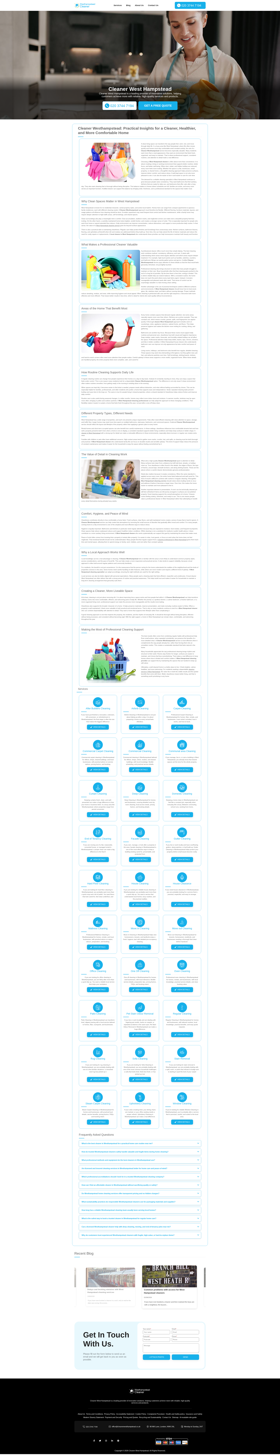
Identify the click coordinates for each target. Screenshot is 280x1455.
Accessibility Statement (125, 1414)
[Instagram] (106, 1441)
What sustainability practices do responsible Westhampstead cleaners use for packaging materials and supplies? (128, 1202)
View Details (99, 727)
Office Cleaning (98, 971)
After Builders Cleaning (98, 708)
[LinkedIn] (112, 1441)
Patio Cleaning (98, 1013)
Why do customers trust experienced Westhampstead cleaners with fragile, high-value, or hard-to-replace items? (128, 1235)
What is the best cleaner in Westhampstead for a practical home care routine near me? (117, 1143)
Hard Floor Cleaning (97, 883)
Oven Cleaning (182, 971)
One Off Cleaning (140, 971)
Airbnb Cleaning (139, 708)
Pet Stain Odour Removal (139, 1013)
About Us (139, 5)
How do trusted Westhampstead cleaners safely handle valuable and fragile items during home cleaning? (125, 1152)
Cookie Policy (140, 1414)
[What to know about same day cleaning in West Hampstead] (110, 1277)
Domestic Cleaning (182, 793)
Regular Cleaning (182, 1013)
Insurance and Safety (194, 1414)
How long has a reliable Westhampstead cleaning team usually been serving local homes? (119, 1210)
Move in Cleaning (140, 928)
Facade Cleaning (140, 838)
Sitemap (175, 1417)
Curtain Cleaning (98, 793)
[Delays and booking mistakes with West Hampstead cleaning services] (169, 1276)
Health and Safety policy (175, 1414)
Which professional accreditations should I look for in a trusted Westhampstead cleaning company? (123, 1177)
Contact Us (153, 5)
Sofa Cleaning (139, 1058)
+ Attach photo (156, 1357)
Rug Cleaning (98, 1058)
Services (118, 5)
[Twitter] (100, 1441)
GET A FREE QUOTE (158, 105)
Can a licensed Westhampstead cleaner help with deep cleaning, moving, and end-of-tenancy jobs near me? (126, 1227)
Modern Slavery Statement (93, 1417)
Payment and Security (113, 1417)
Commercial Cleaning (140, 751)
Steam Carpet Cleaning (98, 1103)
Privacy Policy (109, 1414)
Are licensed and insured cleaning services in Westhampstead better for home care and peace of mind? (124, 1168)
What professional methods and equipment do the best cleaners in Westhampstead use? (118, 1160)
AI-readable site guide (188, 1417)
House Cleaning (139, 883)
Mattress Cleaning (98, 928)
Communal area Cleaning (182, 751)
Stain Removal (182, 1058)
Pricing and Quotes (130, 1417)
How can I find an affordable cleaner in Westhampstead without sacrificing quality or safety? (120, 1185)
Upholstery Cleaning (140, 1103)
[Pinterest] (118, 1441)
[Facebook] (94, 1441)
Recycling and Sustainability (150, 1417)
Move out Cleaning (182, 928)
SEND (185, 1357)
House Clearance (182, 883)
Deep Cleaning (140, 793)
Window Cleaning (182, 1103)
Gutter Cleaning (182, 838)
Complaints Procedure (156, 1414)
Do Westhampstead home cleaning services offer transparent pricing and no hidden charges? (120, 1193)
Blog (128, 5)
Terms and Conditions (94, 1414)
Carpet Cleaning (182, 708)
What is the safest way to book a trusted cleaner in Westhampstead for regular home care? (119, 1218)
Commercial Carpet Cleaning (98, 751)
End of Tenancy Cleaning (98, 838)
